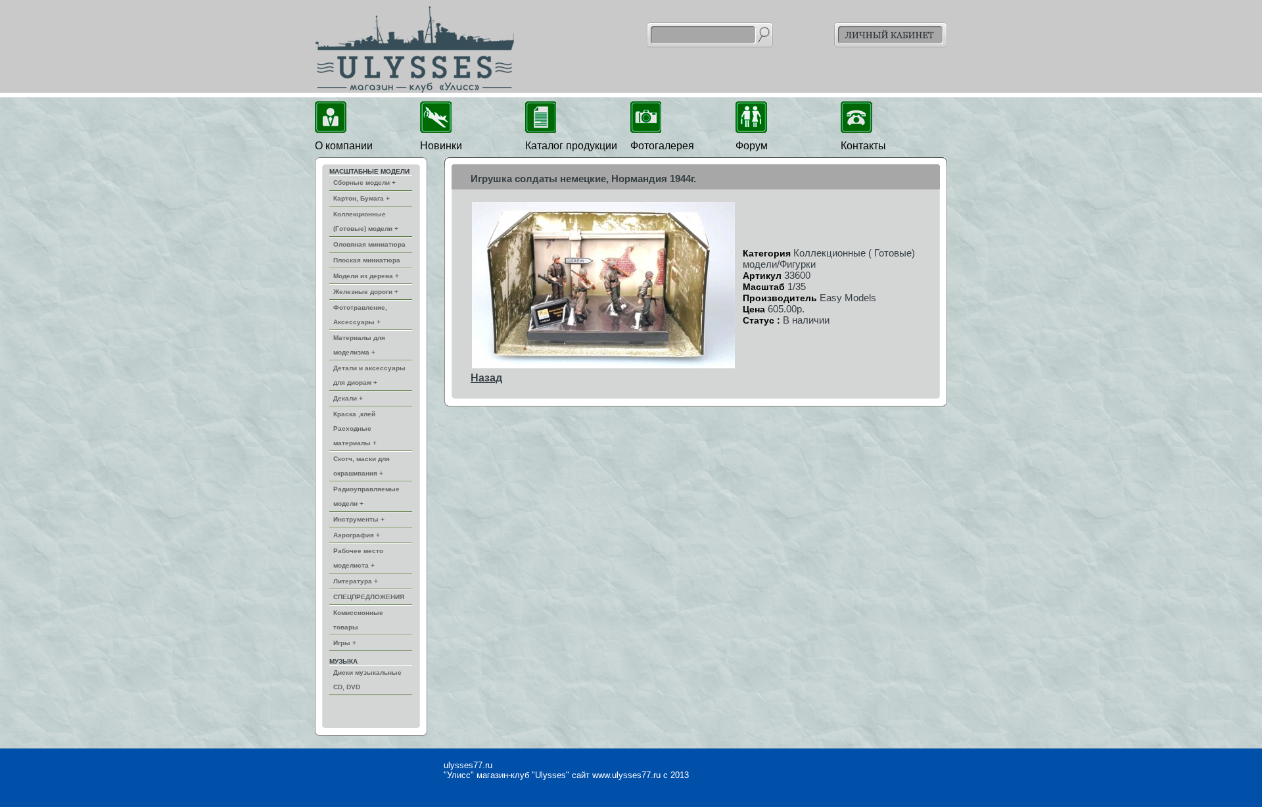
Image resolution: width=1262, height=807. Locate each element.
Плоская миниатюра (366, 260)
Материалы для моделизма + (359, 345)
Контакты (863, 145)
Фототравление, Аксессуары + (360, 315)
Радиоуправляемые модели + (366, 496)
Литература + (355, 581)
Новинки (441, 145)
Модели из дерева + (366, 276)
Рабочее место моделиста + (358, 558)
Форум (752, 145)
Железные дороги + (365, 291)
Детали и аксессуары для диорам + (369, 375)
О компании (344, 145)
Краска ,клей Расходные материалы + (355, 428)
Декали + (348, 398)
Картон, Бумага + (361, 198)
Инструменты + (359, 519)
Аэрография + (356, 535)
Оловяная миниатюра (369, 244)
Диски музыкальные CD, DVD (367, 680)
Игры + (344, 643)
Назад (486, 377)
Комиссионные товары (358, 620)
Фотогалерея (662, 145)
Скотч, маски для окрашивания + (361, 466)
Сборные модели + (364, 182)
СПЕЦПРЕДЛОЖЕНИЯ (368, 596)
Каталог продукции (571, 145)
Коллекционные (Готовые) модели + (365, 221)
